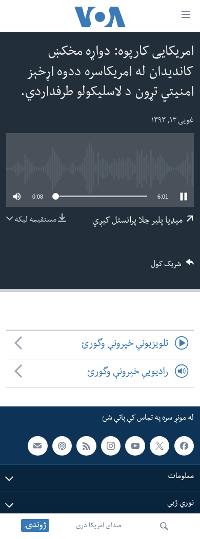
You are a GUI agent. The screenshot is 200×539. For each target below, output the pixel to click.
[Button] (172, 267)
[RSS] (86, 445)
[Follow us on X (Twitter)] (159, 445)
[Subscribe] (37, 445)
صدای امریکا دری (99, 526)
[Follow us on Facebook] (184, 445)
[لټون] (164, 526)
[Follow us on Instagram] (111, 445)
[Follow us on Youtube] (135, 445)
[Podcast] (62, 445)
